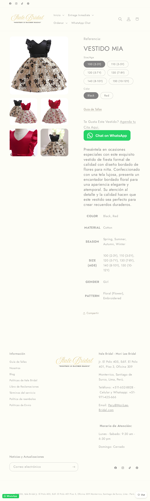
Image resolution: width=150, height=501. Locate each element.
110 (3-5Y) (118, 64)
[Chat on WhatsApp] (107, 139)
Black (91, 95)
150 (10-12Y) (121, 81)
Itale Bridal (29, 494)
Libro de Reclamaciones (24, 387)
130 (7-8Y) (118, 73)
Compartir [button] (93, 313)
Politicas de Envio (20, 405)
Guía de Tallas (18, 362)
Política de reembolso (23, 399)
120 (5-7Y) (94, 73)
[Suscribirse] (74, 466)
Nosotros (15, 368)
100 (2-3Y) (94, 64)
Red (106, 95)
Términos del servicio (22, 393)
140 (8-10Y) (95, 81)
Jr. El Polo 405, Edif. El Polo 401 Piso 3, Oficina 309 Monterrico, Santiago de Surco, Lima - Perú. (85, 494)
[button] (58, 15)
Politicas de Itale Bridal (23, 380)
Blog (12, 374)
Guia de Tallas (93, 109)
